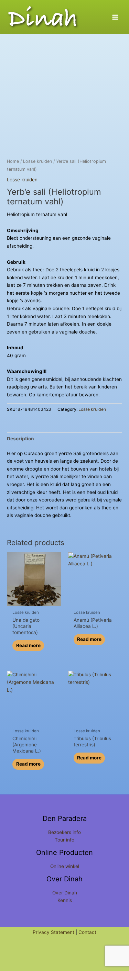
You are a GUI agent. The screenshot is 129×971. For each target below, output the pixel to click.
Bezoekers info (64, 832)
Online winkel (64, 866)
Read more (28, 645)
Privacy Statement (53, 932)
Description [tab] (20, 438)
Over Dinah (64, 892)
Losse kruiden (37, 161)
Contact (87, 932)
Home (13, 161)
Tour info (64, 840)
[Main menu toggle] (115, 17)
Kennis (64, 900)
